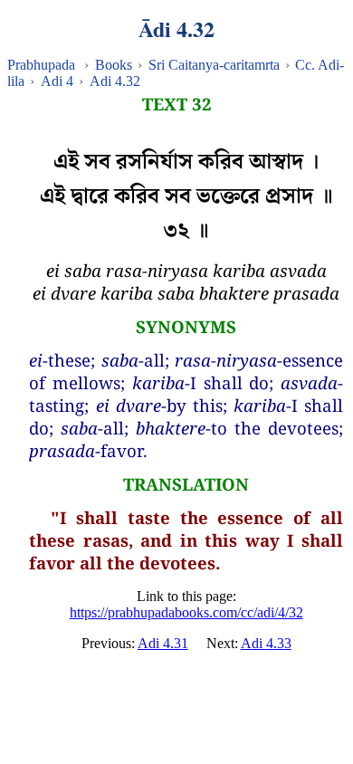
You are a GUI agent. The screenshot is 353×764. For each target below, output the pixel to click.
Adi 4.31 (163, 643)
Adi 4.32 (115, 81)
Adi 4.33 (266, 643)
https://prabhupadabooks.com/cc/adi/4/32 (186, 612)
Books (113, 64)
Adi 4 (57, 81)
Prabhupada (41, 64)
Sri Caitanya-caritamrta (214, 64)
